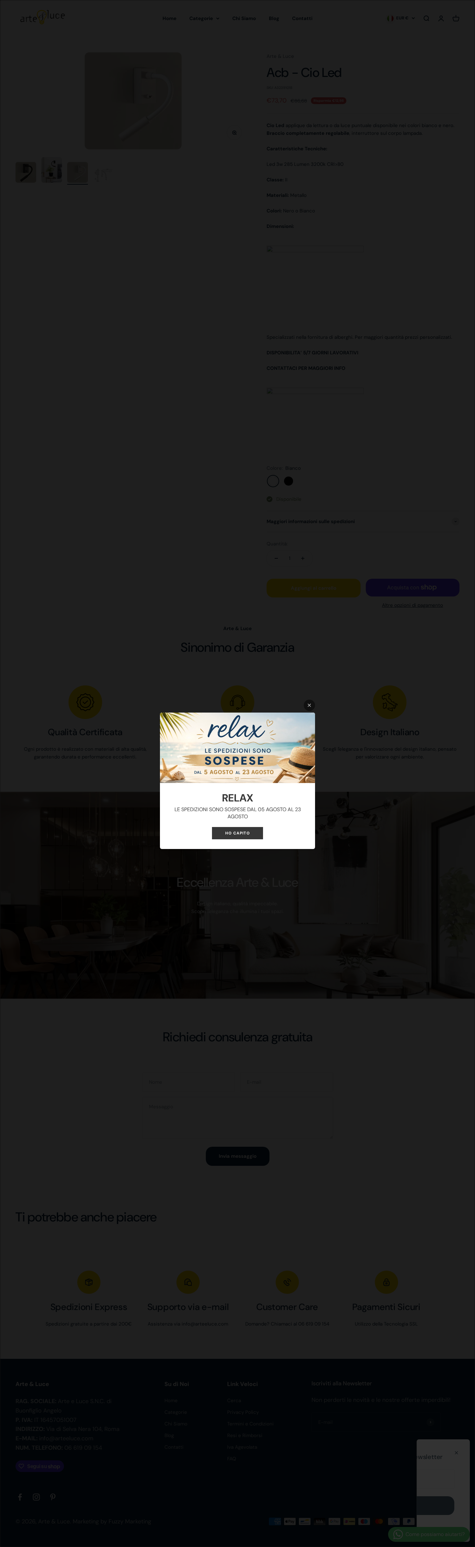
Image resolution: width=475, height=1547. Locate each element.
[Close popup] (309, 705)
